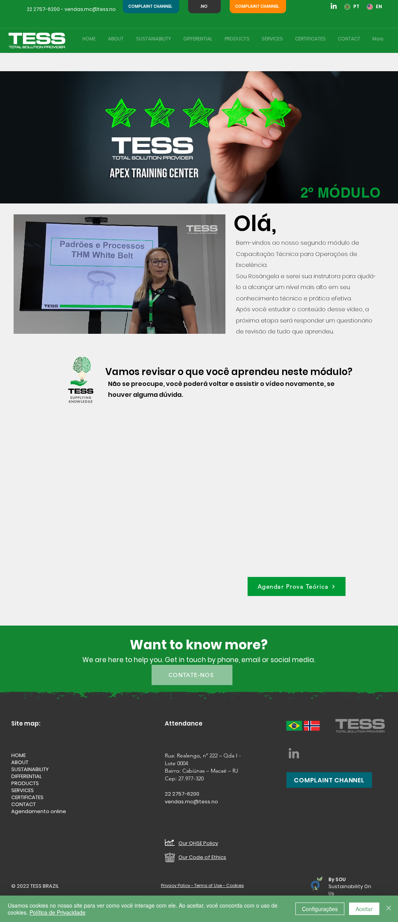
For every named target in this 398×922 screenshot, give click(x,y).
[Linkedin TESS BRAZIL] (333, 6)
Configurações (320, 909)
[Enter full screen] (215, 323)
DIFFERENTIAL (26, 776)
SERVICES (22, 790)
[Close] (388, 909)
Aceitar (364, 909)
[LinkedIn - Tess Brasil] (293, 753)
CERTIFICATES (27, 797)
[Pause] (24, 323)
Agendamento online (38, 811)
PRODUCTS (25, 783)
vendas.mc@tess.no (90, 9)
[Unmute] (37, 323)
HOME (18, 755)
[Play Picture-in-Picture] (202, 323)
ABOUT (19, 762)
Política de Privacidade (58, 912)
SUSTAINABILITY (30, 769)
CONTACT (23, 804)
